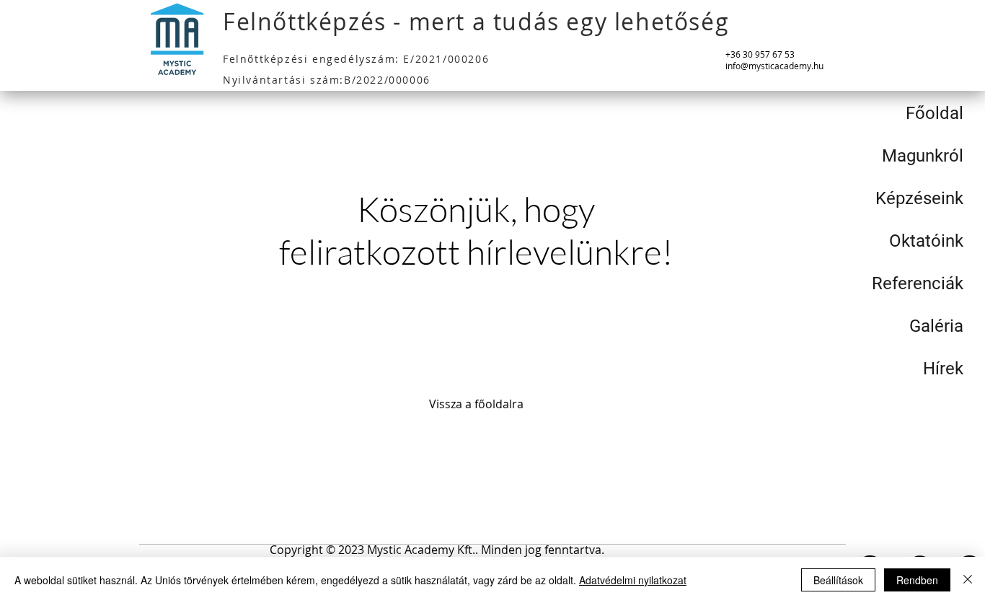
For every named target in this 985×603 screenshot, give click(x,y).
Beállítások (838, 580)
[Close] (967, 579)
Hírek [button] (943, 368)
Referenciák (917, 283)
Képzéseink (919, 198)
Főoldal (934, 113)
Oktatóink (926, 241)
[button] (437, 550)
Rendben (917, 580)
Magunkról (922, 156)
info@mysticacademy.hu (774, 65)
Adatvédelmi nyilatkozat (632, 580)
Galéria (936, 326)
